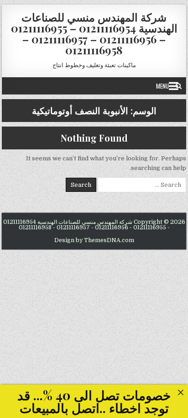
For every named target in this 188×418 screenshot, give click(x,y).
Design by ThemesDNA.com (94, 240)
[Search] (179, 86)
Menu (162, 85)
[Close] (180, 392)
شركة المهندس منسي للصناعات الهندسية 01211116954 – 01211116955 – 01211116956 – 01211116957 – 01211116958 (94, 33)
